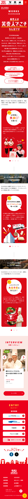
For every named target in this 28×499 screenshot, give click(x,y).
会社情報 (16, 483)
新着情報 (5, 486)
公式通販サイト (18, 486)
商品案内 (5, 477)
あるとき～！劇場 (18, 480)
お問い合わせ (9, 490)
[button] (10, 160)
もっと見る (14, 393)
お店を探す (17, 477)
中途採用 (14, 428)
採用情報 (5, 483)
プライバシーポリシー (11, 491)
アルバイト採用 (14, 434)
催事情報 (5, 480)
